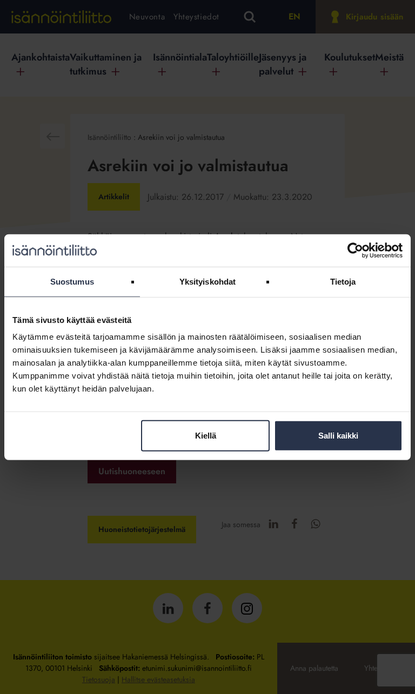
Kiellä (205, 435)
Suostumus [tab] (72, 281)
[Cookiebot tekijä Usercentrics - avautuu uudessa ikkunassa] (355, 250)
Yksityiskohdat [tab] (207, 281)
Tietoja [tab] (343, 281)
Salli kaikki (338, 435)
